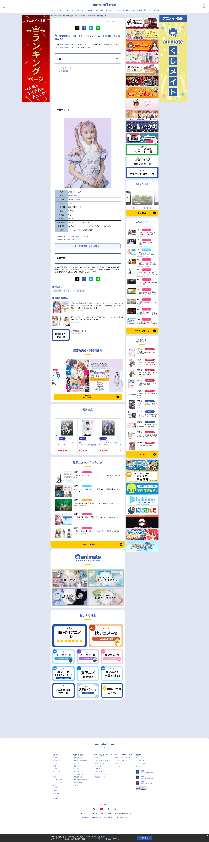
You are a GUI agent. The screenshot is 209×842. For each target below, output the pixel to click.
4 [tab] (142, 207)
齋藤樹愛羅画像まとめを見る (88, 396)
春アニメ (76, 763)
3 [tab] (139, 207)
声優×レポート (78, 785)
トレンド (65, 10)
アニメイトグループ (142, 766)
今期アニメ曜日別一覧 (80, 760)
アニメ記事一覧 (78, 774)
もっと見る (142, 213)
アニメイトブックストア (122, 758)
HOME (51, 10)
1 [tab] (134, 207)
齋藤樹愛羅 (64, 44)
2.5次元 (140, 10)
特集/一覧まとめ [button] (78, 755)
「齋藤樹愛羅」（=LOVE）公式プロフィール (72, 236)
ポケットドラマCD (120, 763)
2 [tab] (136, 207)
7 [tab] (151, 207)
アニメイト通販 (140, 760)
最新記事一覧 (78, 758)
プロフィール (66, 68)
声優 (77, 10)
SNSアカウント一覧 (101, 774)
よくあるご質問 (99, 771)
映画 (101, 10)
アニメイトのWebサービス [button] (123, 755)
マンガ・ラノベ (109, 10)
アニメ (72, 10)
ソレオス (118, 766)
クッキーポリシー (100, 763)
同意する (144, 838)
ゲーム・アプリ (120, 10)
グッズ (96, 10)
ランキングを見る (88, 544)
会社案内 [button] (138, 755)
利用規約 (97, 758)
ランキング (58, 10)
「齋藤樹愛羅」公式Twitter (65, 240)
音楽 (127, 10)
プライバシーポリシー (101, 760)
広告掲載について (100, 777)
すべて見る (142, 454)
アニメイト (139, 758)
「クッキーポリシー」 (95, 839)
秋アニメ (76, 769)
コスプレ (133, 10)
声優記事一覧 (78, 777)
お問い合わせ (99, 769)
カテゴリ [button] (55, 755)
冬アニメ (76, 771)
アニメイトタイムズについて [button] (103, 755)
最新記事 (64, 71)
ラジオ (82, 10)
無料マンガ (156, 10)
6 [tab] (148, 207)
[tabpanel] (142, 198)
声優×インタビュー (79, 782)
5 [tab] (145, 207)
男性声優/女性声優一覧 (80, 779)
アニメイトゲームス (121, 760)
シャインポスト (76, 230)
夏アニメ (76, 766)
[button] (88, 58)
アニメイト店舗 (140, 763)
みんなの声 (90, 10)
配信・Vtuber (147, 10)
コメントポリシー (100, 766)
